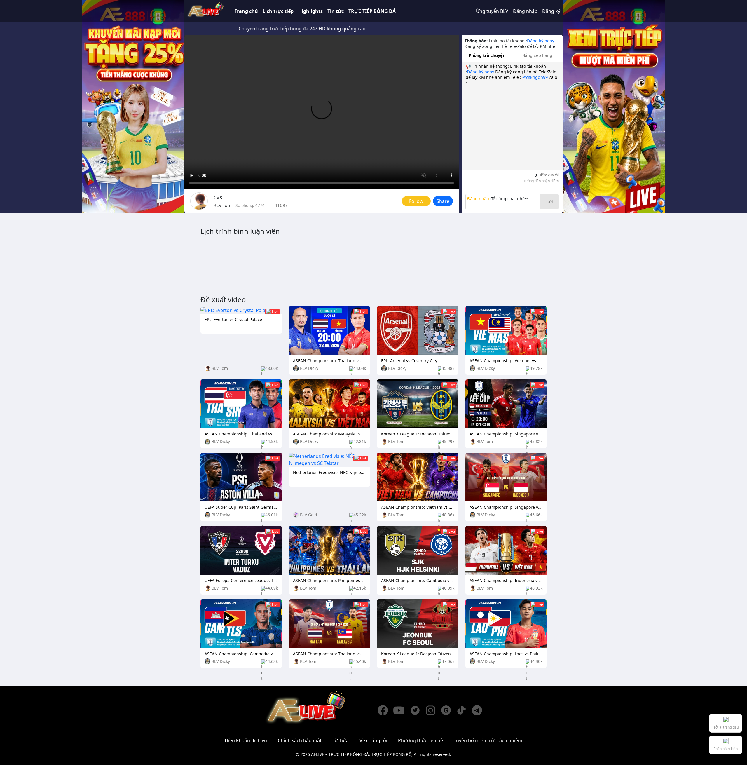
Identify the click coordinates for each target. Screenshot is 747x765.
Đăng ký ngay (540, 40)
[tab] (487, 55)
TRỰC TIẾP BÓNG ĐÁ (372, 11)
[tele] (479, 710)
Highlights (310, 11)
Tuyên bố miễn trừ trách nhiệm (488, 740)
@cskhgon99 (535, 77)
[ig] (433, 710)
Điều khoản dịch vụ (246, 740)
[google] (448, 710)
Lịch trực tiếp (278, 11)
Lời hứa (340, 740)
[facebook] (385, 710)
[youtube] (401, 710)
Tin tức (335, 11)
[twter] (417, 710)
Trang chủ (246, 11)
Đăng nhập (525, 11)
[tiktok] (464, 710)
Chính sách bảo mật (300, 740)
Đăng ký (551, 11)
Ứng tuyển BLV (492, 11)
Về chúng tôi (373, 740)
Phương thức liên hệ (420, 740)
